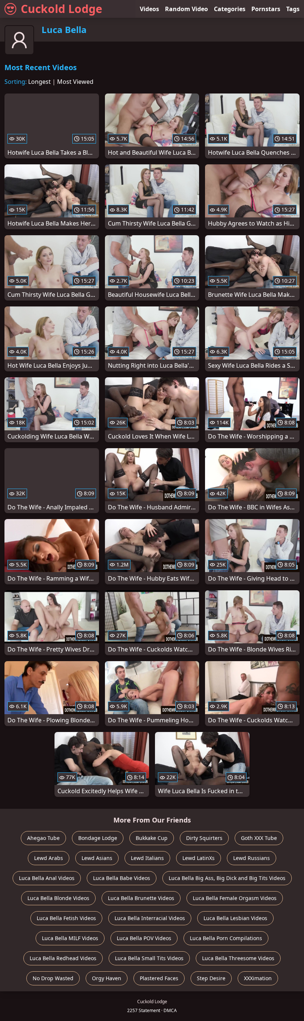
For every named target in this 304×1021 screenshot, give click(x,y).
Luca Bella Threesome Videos (238, 958)
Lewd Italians (147, 857)
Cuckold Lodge (61, 8)
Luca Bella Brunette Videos (141, 898)
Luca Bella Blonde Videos (58, 898)
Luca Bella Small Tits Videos (149, 958)
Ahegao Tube (43, 837)
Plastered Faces (159, 978)
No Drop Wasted (53, 978)
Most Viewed (75, 82)
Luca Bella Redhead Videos (63, 958)
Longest (39, 82)
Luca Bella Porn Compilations (226, 938)
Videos (149, 9)
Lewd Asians (97, 857)
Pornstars (265, 9)
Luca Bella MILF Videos (70, 938)
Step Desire (211, 978)
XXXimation (258, 978)
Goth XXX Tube (259, 837)
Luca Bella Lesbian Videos (235, 918)
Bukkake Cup (152, 837)
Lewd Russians (251, 857)
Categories (229, 9)
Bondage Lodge (97, 837)
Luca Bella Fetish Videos (66, 918)
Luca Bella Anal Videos (47, 878)
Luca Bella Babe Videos (121, 878)
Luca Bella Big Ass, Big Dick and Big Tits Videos (227, 878)
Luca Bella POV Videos (144, 938)
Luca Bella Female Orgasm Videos (235, 898)
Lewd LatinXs (198, 857)
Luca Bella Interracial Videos (150, 918)
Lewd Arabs (48, 857)
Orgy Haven (106, 978)
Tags (293, 9)
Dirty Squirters (204, 837)
